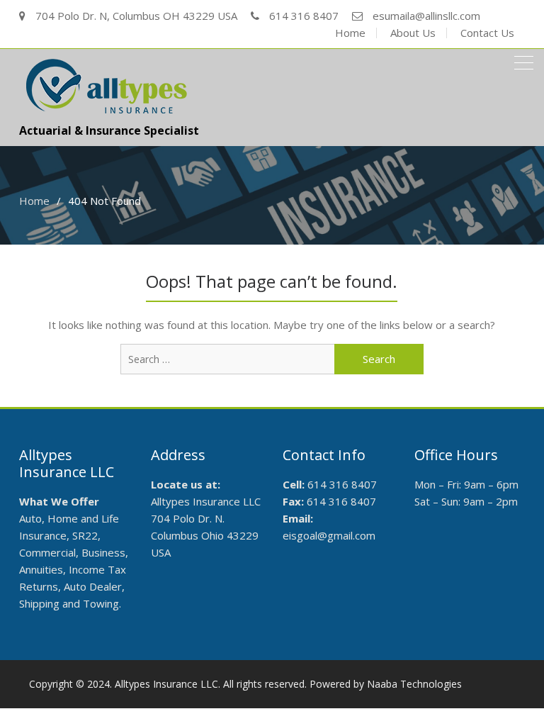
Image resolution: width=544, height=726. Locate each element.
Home (350, 33)
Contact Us (487, 33)
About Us (413, 33)
